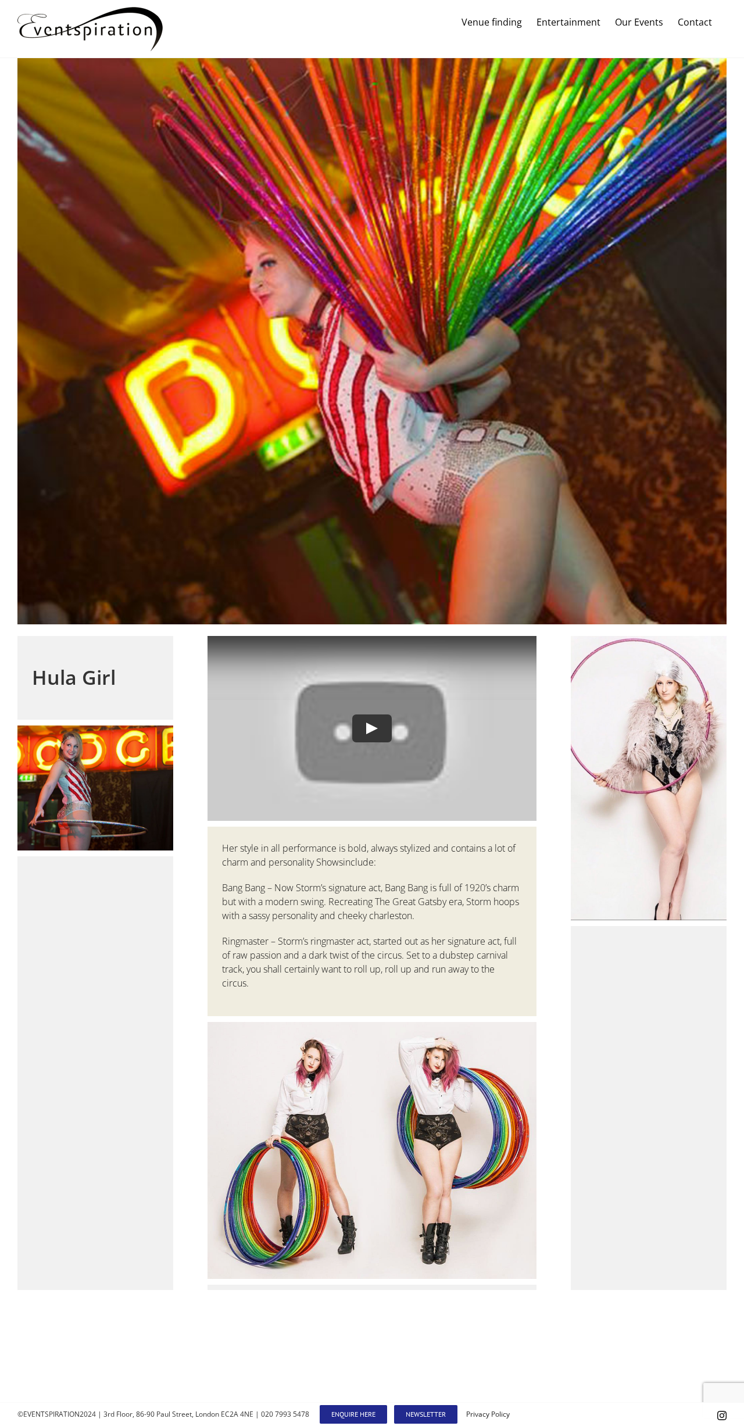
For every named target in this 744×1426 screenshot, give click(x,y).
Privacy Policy (488, 1414)
